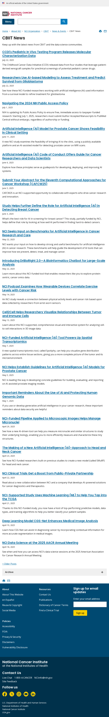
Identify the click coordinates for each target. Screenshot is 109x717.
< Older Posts (9, 564)
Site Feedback (9, 681)
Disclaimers (8, 642)
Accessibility (8, 626)
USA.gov (6, 712)
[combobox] (39, 21)
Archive (9, 572)
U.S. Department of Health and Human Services (24, 702)
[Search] (64, 21)
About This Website (12, 594)
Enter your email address (86, 598)
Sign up (80, 612)
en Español (8, 599)
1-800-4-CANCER (23, 677)
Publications (45, 599)
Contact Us (45, 594)
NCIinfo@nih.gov (43, 677)
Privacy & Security (11, 636)
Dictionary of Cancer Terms (53, 605)
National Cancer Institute (13, 709)
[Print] (100, 31)
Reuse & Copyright (12, 605)
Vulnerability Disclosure (15, 647)
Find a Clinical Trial (49, 610)
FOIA (4, 631)
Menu (8, 21)
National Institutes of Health (15, 706)
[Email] (105, 31)
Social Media (8, 610)
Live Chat (7, 677)
